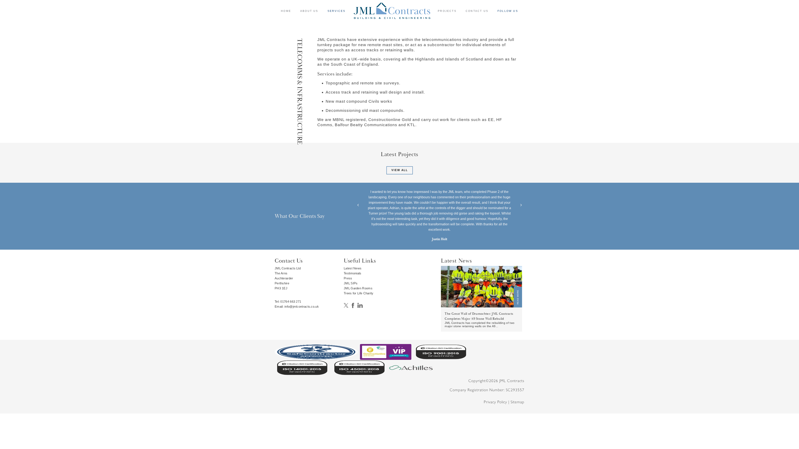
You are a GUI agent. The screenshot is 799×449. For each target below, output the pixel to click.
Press (348, 278)
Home (286, 11)
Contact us (477, 11)
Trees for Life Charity (358, 293)
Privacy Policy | (497, 402)
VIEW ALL (399, 170)
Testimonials (352, 273)
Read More (518, 297)
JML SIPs (350, 283)
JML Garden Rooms (358, 288)
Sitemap (517, 402)
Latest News (352, 268)
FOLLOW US (508, 11)
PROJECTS (447, 11)
